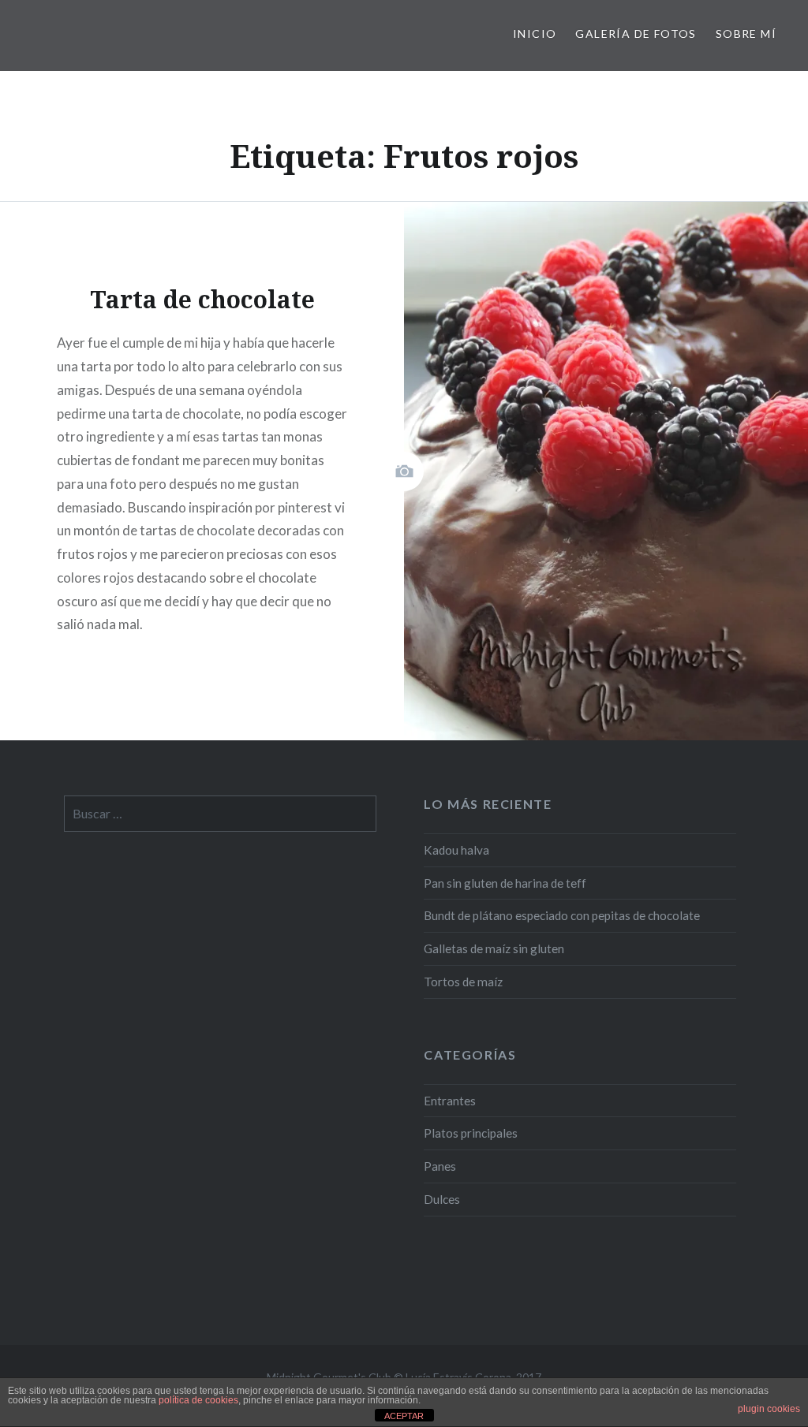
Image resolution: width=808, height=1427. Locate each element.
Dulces (442, 1199)
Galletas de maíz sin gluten (494, 948)
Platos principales (471, 1133)
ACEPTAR (404, 1416)
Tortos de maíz (463, 981)
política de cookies (198, 1400)
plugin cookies (769, 1408)
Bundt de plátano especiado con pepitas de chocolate (562, 915)
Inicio (534, 33)
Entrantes (450, 1101)
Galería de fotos (635, 33)
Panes (440, 1166)
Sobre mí (746, 33)
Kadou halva (456, 850)
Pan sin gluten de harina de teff (505, 883)
